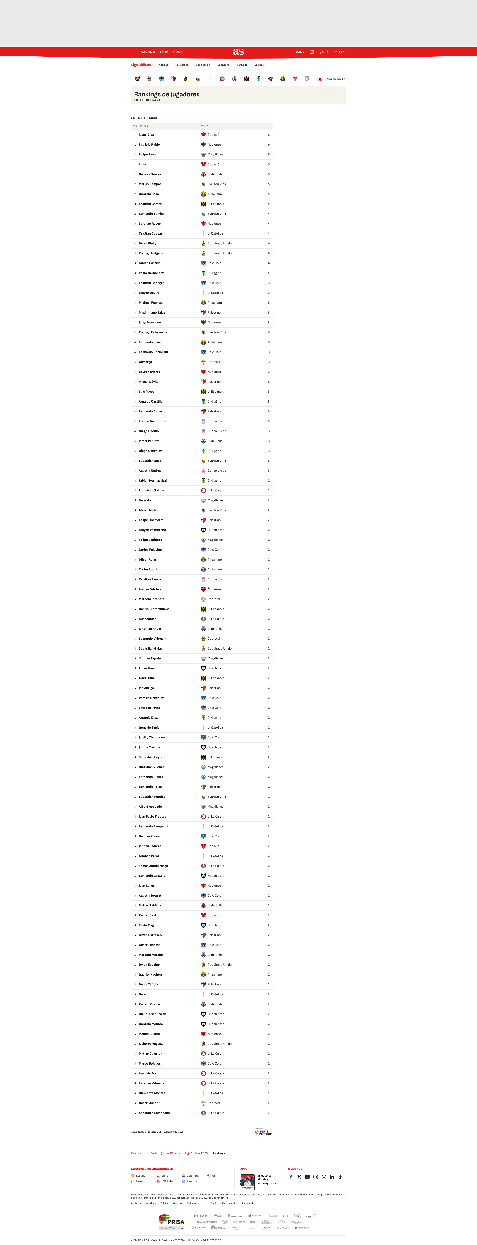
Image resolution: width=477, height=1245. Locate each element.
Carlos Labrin (149, 569)
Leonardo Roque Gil (153, 352)
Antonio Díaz (148, 718)
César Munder (149, 1103)
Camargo (145, 362)
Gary (142, 994)
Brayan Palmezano (152, 530)
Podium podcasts (235, 1228)
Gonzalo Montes (151, 1024)
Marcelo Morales (151, 955)
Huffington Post (206, 1222)
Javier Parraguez (151, 1044)
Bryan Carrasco (150, 935)
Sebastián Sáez (150, 461)
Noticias (163, 64)
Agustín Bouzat (150, 895)
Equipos (259, 64)
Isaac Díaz (146, 135)
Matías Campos (150, 184)
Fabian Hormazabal (153, 480)
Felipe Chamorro (151, 520)
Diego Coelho (149, 431)
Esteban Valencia (151, 1083)
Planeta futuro (281, 1222)
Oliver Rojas (148, 560)
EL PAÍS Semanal (266, 1222)
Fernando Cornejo (152, 411)
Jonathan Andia (150, 629)
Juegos (299, 52)
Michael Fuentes (151, 303)
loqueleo (283, 1228)
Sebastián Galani (151, 648)
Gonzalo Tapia (149, 728)
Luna (142, 164)
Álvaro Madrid (149, 510)
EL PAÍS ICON (251, 1228)
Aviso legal (150, 1203)
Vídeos (177, 51)
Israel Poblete (149, 441)
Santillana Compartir (255, 1215)
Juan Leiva (146, 886)
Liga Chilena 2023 (196, 1153)
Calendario (223, 64)
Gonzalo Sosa (149, 194)
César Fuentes (149, 945)
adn (297, 1215)
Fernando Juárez (151, 342)
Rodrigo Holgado (151, 253)
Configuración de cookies (224, 1203)
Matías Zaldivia (150, 905)
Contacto (136, 1203)
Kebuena (296, 1222)
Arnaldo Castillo (151, 401)
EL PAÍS (201, 1215)
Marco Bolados (150, 1063)
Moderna (218, 1228)
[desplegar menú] (133, 51)
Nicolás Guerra (150, 174)
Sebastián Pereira (152, 797)
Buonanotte (147, 619)
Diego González (150, 451)
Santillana (235, 1215)
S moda (267, 1228)
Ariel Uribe (147, 678)
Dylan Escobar (149, 965)
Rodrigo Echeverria (153, 332)
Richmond (198, 1227)
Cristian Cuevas (150, 233)
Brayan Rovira (149, 293)
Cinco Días (239, 1222)
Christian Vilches (152, 767)
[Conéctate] (322, 52)
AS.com (285, 1215)
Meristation (302, 1228)
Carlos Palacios (150, 550)
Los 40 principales (217, 1215)
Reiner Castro (149, 915)
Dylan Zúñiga (148, 984)
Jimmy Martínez (150, 747)
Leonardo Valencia (152, 639)
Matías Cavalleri (151, 1054)
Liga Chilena (141, 65)
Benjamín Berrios (152, 214)
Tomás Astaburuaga (153, 866)
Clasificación (203, 64)
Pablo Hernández (151, 273)
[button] (172, 1228)
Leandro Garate (150, 204)
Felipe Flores (148, 154)
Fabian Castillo (150, 263)
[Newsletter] (312, 52)
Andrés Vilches (150, 589)
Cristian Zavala (150, 579)
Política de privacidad (172, 1203)
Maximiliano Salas (152, 313)
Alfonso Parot (149, 856)
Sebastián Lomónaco (154, 1113)
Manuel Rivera (149, 1034)
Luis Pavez (146, 392)
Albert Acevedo (150, 807)
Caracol (311, 1215)
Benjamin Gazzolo (152, 876)
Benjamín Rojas (150, 787)
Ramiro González (151, 698)
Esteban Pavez (149, 708)
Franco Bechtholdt (153, 421)
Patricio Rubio (149, 145)
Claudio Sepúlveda (152, 1014)
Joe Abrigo (146, 688)
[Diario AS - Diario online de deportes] (238, 52)
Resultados (148, 51)
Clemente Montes (152, 1093)
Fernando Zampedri (153, 826)
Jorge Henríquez (151, 322)
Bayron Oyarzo (149, 372)
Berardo (145, 500)
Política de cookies (196, 1203)
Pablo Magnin (148, 925)
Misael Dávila (148, 382)
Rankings (242, 64)
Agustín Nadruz (150, 471)
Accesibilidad (248, 1203)
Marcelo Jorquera (151, 599)
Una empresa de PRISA (171, 1219)
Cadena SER (273, 1215)
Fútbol (164, 51)
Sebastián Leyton (152, 757)
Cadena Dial (252, 1222)
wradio (225, 1222)
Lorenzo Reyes (150, 224)
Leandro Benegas (151, 283)
